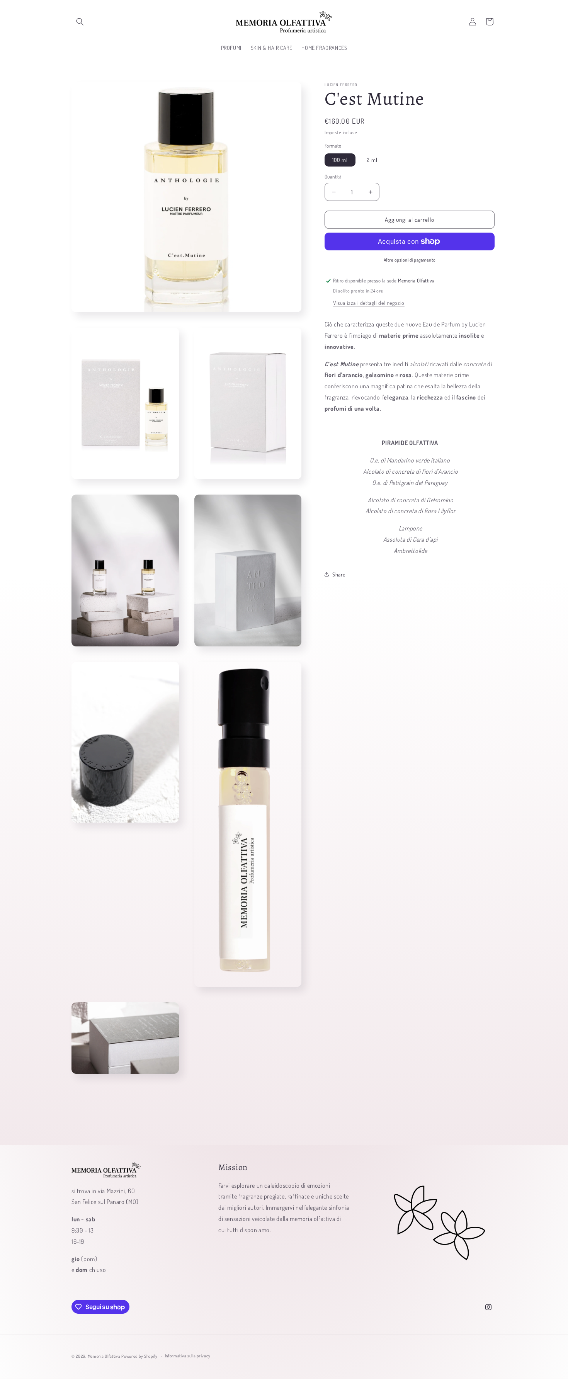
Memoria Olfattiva (104, 1356)
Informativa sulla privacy (188, 1356)
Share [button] (338, 574)
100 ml (340, 159)
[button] (79, 21)
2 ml (372, 159)
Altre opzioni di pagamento (410, 260)
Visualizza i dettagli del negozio (369, 302)
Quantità (333, 176)
